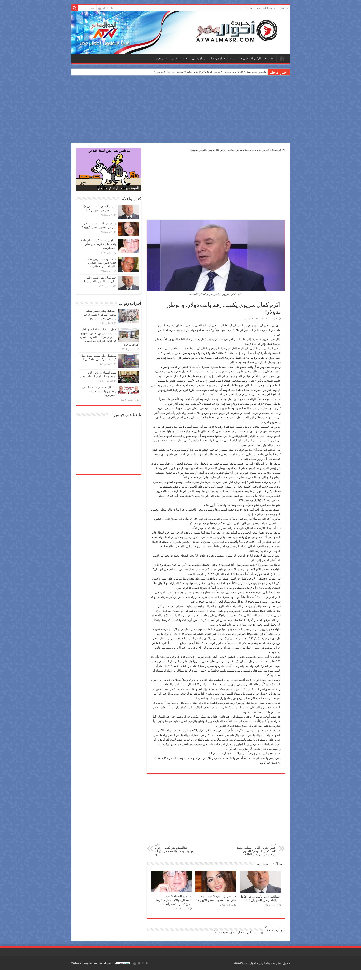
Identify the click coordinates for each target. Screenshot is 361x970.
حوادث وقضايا (217, 58)
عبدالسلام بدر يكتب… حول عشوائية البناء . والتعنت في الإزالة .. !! (175, 849)
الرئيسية (282, 58)
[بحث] (74, 8)
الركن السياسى (252, 58)
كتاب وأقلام (263, 149)
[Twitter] (104, 8)
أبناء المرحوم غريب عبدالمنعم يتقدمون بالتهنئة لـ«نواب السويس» (99, 391)
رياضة (233, 58)
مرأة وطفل (198, 58)
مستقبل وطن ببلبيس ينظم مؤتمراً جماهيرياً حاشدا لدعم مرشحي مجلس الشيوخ (100, 314)
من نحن (284, 7)
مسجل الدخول (237, 932)
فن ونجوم (161, 58)
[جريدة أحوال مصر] (180, 32)
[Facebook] (108, 8)
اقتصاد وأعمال (180, 58)
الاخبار (270, 58)
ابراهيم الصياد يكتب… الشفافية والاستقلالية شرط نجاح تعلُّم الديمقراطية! (174, 900)
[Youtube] (99, 8)
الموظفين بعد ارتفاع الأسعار (118, 188)
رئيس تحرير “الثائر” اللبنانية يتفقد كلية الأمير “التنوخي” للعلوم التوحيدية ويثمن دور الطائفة (256, 849)
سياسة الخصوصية (266, 7)
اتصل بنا (249, 7)
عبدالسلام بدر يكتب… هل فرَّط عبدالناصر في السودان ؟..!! (260, 898)
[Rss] (111, 8)
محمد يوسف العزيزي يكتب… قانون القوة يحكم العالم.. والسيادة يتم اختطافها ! (99, 262)
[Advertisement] (180, 110)
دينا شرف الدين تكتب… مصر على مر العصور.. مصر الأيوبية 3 (216, 898)
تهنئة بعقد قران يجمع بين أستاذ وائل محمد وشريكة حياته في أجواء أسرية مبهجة (222, 71)
